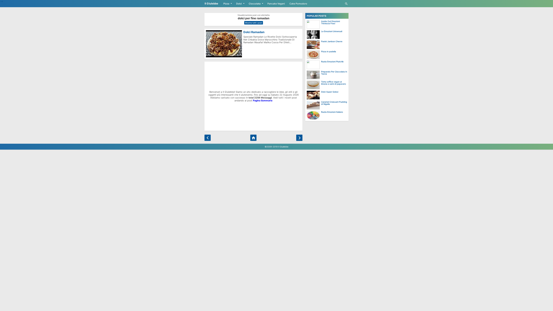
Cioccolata (255, 3)
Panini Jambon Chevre (331, 41)
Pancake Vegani (276, 3)
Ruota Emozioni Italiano (332, 112)
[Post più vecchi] (299, 138)
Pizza (226, 3)
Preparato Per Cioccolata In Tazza (334, 73)
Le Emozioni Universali (331, 31)
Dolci (239, 3)
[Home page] (253, 138)
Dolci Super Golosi (329, 92)
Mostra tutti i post (253, 22)
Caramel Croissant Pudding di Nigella (334, 103)
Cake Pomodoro (298, 3)
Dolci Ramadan (253, 32)
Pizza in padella (328, 51)
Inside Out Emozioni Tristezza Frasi (330, 22)
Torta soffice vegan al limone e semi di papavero (333, 83)
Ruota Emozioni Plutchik (332, 61)
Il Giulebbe (211, 3)
